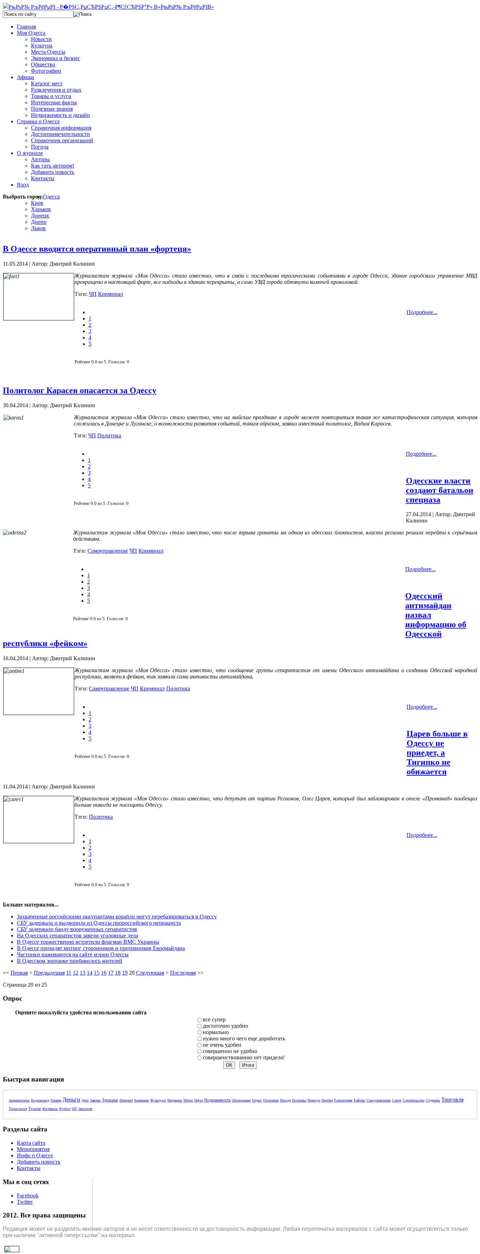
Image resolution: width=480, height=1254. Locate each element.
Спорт (396, 1100)
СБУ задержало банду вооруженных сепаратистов (77, 929)
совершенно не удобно (230, 1051)
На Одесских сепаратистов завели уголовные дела (77, 935)
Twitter (25, 1202)
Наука (198, 1100)
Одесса (51, 197)
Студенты (433, 1100)
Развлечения (343, 1100)
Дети (85, 1100)
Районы (359, 1100)
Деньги (71, 1100)
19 (125, 973)
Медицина (174, 1100)
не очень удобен (222, 1045)
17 (110, 973)
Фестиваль (50, 1109)
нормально (216, 1032)
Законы (95, 1100)
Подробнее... (422, 312)
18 (118, 973)
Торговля (452, 1100)
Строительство (413, 1100)
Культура (158, 1100)
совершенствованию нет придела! (244, 1057)
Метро (188, 1100)
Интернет (126, 1100)
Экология (85, 1109)
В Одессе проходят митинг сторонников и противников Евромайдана (101, 948)
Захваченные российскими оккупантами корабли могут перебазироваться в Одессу (117, 917)
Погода (285, 1100)
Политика (109, 435)
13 (82, 973)
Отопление (271, 1100)
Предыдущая (49, 973)
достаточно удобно (225, 1026)
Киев (37, 203)
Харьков (41, 209)
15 (96, 973)
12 (75, 973)
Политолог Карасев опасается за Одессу (79, 390)
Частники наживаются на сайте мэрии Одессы (73, 954)
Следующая (150, 973)
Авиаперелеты (19, 1100)
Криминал (110, 294)
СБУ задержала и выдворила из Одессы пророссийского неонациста (99, 923)
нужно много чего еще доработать (244, 1038)
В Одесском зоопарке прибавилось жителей (69, 961)
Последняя (183, 973)
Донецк (40, 216)
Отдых (257, 1100)
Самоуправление (107, 551)
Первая (19, 973)
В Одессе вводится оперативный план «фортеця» (97, 248)
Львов (38, 228)
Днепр (38, 222)
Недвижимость (217, 1100)
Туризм (34, 1108)
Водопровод (40, 1100)
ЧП (93, 294)
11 (68, 973)
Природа (313, 1100)
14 (89, 973)
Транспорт (18, 1108)
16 (103, 973)
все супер (214, 1019)
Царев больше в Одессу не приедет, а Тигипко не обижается (437, 752)
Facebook (28, 1195)
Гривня (56, 1100)
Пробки (327, 1100)
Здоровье (110, 1100)
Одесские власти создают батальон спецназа (439, 490)
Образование (241, 1100)
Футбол (64, 1109)
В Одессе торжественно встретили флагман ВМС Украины (88, 942)
